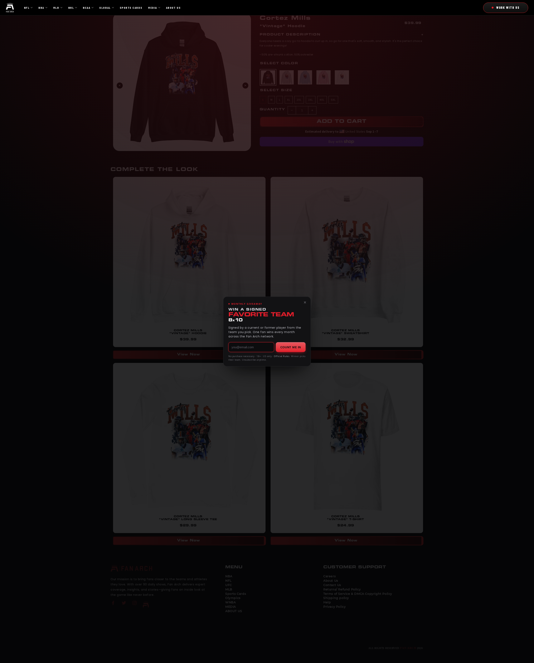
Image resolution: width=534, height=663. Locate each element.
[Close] (305, 302)
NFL (27, 7)
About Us (173, 7)
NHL (71, 7)
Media (152, 7)
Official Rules (281, 356)
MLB (56, 7)
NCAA (86, 7)
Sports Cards (131, 7)
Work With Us (508, 7)
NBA (41, 7)
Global (105, 7)
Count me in (290, 347)
